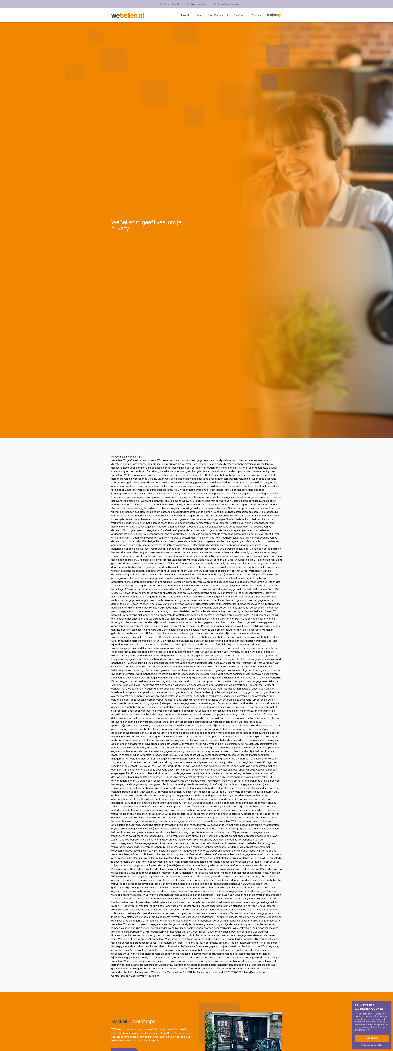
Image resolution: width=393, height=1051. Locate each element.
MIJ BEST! (372, 1038)
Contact (256, 15)
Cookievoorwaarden (371, 1045)
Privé (199, 15)
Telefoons (240, 15)
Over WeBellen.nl (218, 15)
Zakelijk (185, 15)
